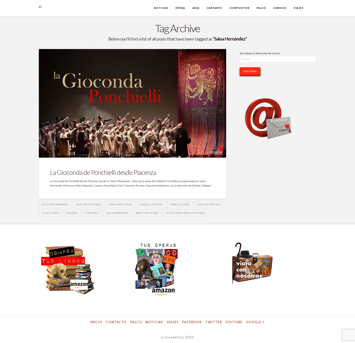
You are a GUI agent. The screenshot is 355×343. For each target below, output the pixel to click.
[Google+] (162, 328)
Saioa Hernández (117, 212)
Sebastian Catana (146, 212)
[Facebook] (142, 328)
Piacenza (72, 212)
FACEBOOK (192, 322)
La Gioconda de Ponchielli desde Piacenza (103, 172)
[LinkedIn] (172, 328)
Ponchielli (92, 212)
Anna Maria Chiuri (120, 204)
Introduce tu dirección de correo (260, 53)
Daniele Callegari (151, 204)
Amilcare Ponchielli (89, 204)
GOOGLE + (255, 322)
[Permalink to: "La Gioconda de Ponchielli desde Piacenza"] (132, 103)
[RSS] (212, 328)
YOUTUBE (234, 322)
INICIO (96, 322)
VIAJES (173, 322)
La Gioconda (50, 212)
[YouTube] (182, 328)
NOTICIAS (154, 322)
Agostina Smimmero (55, 204)
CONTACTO (116, 322)
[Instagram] (192, 328)
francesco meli (180, 204)
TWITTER (214, 322)
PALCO (136, 322)
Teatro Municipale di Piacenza (185, 212)
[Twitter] (152, 328)
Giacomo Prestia (208, 204)
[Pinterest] (202, 328)
